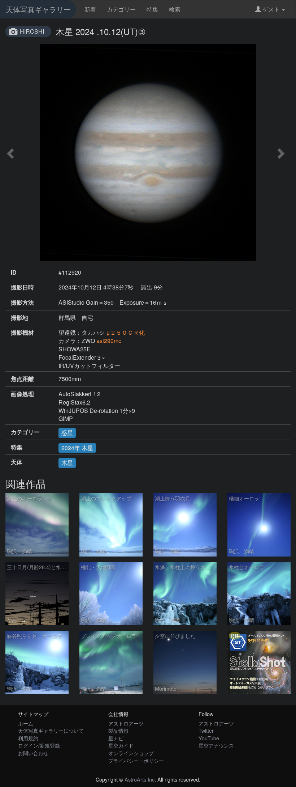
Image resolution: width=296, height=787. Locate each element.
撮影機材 (22, 333)
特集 (152, 9)
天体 (16, 462)
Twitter (206, 730)
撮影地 (19, 318)
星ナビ (115, 738)
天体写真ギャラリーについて (51, 730)
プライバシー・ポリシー (136, 760)
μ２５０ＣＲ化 (125, 332)
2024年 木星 (77, 448)
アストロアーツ (126, 723)
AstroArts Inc (139, 779)
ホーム (25, 723)
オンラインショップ (131, 753)
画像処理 (22, 394)
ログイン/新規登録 (39, 745)
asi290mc (108, 341)
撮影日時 (22, 287)
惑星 (67, 432)
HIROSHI (32, 31)
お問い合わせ (33, 753)
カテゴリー (121, 9)
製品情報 (118, 730)
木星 (67, 462)
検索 (174, 9)
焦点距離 (22, 379)
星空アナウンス (216, 745)
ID (14, 272)
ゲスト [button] (271, 9)
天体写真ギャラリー (38, 9)
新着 (90, 9)
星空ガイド (121, 745)
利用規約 (28, 738)
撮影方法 (22, 302)
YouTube (209, 738)
